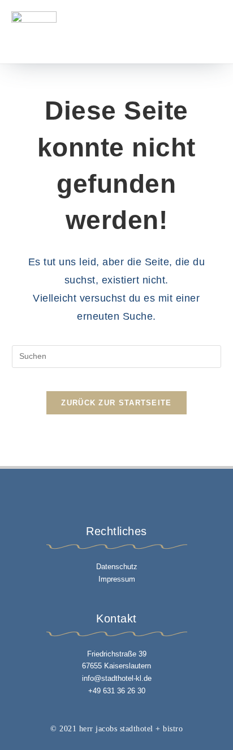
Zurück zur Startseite (116, 403)
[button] (192, 32)
